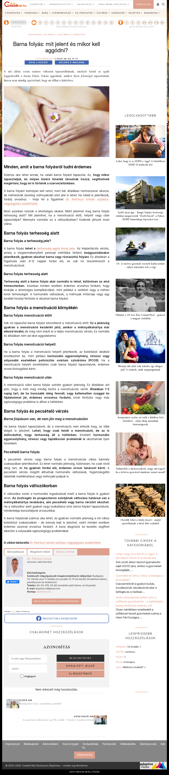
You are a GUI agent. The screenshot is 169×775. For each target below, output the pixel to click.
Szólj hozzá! (38, 62)
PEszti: (120, 656)
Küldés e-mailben (71, 62)
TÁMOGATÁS (143, 4)
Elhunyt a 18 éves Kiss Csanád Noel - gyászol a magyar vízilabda (140, 317)
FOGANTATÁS (12, 13)
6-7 (150, 22)
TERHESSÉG (31, 13)
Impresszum (12, 744)
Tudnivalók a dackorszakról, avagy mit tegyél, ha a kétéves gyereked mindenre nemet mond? (140, 471)
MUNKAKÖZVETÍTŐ (60, 4)
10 (99, 22)
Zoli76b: (126, 651)
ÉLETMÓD (102, 13)
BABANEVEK (151, 13)
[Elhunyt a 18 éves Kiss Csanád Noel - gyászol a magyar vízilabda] (140, 295)
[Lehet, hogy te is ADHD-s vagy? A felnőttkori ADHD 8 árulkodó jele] (140, 141)
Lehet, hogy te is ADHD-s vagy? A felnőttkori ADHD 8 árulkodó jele (140, 163)
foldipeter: (128, 646)
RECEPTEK (134, 13)
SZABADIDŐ (118, 13)
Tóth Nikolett (44, 59)
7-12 (156, 22)
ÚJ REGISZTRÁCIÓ (80, 673)
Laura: (131, 667)
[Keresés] (163, 3)
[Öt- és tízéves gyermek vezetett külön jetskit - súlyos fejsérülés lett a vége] (140, 244)
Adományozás (148, 744)
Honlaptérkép (91, 744)
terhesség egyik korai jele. (56, 248)
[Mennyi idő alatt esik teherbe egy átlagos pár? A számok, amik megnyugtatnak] (140, 346)
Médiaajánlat (31, 744)
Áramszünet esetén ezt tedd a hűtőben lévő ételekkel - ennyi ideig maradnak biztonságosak (141, 421)
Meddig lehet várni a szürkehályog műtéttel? (40, 704)
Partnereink (109, 744)
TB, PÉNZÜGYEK (84, 13)
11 (105, 22)
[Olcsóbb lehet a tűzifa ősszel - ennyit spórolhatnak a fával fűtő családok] (140, 500)
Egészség (79, 35)
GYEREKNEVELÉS (61, 13)
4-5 (144, 22)
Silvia (14, 611)
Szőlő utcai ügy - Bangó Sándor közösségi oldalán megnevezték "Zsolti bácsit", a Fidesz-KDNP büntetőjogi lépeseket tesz (140, 216)
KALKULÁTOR (84, 4)
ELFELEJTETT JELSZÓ (80, 666)
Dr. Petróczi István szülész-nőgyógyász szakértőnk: (65, 542)
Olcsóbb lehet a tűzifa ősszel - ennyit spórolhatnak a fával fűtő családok (140, 522)
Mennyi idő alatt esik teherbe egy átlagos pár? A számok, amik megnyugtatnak (140, 368)
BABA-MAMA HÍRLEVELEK (113, 4)
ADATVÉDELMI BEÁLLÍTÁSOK (84, 771)
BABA (45, 13)
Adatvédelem (50, 744)
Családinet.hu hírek (41, 35)
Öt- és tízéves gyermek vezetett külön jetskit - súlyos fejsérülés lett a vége (140, 266)
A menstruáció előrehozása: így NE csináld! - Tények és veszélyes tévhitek (58, 720)
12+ (162, 22)
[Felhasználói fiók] (157, 3)
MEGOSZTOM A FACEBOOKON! (59, 618)
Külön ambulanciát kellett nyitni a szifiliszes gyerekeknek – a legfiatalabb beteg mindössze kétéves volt (139, 601)
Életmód (63, 35)
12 (111, 22)
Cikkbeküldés (128, 744)
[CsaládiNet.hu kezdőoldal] (15, 4)
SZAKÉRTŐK (36, 4)
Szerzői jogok (70, 744)
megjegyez (30, 676)
